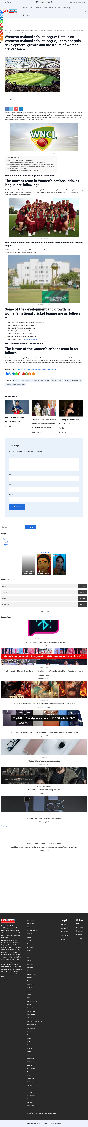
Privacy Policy (65, 932)
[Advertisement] (44, 867)
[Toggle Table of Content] (54, 158)
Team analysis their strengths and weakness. (20, 160)
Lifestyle (29, 1018)
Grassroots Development (41, 380)
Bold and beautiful (32, 930)
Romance (30, 1061)
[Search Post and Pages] (85, 11)
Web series (30, 1105)
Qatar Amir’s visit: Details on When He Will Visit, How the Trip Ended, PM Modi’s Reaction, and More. (44, 424)
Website (11, 494)
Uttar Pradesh (31, 1099)
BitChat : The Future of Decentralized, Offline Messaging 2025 (44, 642)
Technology (66, 8)
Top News (30, 1085)
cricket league (26, 380)
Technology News (48, 638)
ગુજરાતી (50, 2)
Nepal (29, 1038)
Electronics (30, 970)
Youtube (79, 938)
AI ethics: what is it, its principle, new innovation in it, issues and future (36, 369)
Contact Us (64, 928)
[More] (33, 373)
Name (10, 474)
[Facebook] (2, 2)
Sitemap (63, 939)
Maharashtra (31, 1028)
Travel (29, 1088)
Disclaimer (64, 935)
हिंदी (37, 2)
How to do (30, 1008)
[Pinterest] (23, 373)
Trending (37, 638)
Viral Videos (30, 1102)
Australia (15, 380)
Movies (39, 786)
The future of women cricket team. (17, 168)
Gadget (29, 991)
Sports (38, 8)
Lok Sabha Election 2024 (34, 1021)
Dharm (29, 960)
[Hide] (0, 42)
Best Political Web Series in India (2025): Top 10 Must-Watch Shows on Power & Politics (44, 704)
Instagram (79, 931)
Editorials (30, 964)
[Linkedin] (13, 373)
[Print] (29, 373)
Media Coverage (57, 380)
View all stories (44, 552)
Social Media (50, 843)
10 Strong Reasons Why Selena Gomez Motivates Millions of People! (69, 424)
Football (29, 987)
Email (10, 484)
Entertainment (27, 15)
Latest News (31, 1014)
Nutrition (42, 843)
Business (57, 8)
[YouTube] (10, 2)
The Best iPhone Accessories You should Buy (44, 761)
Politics (29, 1051)
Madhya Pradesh (32, 1024)
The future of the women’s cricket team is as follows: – (24, 170)
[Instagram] (8, 2)
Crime (45, 8)
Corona (29, 944)
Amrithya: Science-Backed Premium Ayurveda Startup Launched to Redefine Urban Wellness (44, 847)
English (43, 2)
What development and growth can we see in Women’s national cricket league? (30, 164)
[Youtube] (19, 373)
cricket (7, 99)
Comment (12, 456)
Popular (29, 1055)
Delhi (28, 957)
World (51, 8)
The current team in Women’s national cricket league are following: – (27, 162)
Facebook (79, 927)
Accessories (44, 757)
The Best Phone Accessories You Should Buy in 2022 (44, 818)
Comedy (29, 940)
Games (29, 997)
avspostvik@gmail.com (79, 2)
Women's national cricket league (15, 384)
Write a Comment (32, 103)
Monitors (29, 1031)
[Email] (26, 373)
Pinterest (79, 935)
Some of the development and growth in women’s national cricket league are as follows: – (33, 166)
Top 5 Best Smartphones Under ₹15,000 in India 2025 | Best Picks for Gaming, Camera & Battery (44, 732)
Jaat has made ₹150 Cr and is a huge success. (44, 790)
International (13, 99)
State (30, 8)
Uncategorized (31, 1095)
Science (29, 1065)
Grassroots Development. (31, 339)
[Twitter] (5, 2)
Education (29, 843)
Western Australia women (73, 380)
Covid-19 (30, 947)
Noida (41, 667)
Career (29, 937)
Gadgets (29, 994)
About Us (64, 924)
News (25, 8)
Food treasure (31, 984)
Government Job (32, 1001)
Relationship (30, 1058)
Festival (29, 981)
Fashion (29, 977)
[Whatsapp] (16, 373)
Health (29, 1004)
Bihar (28, 927)
